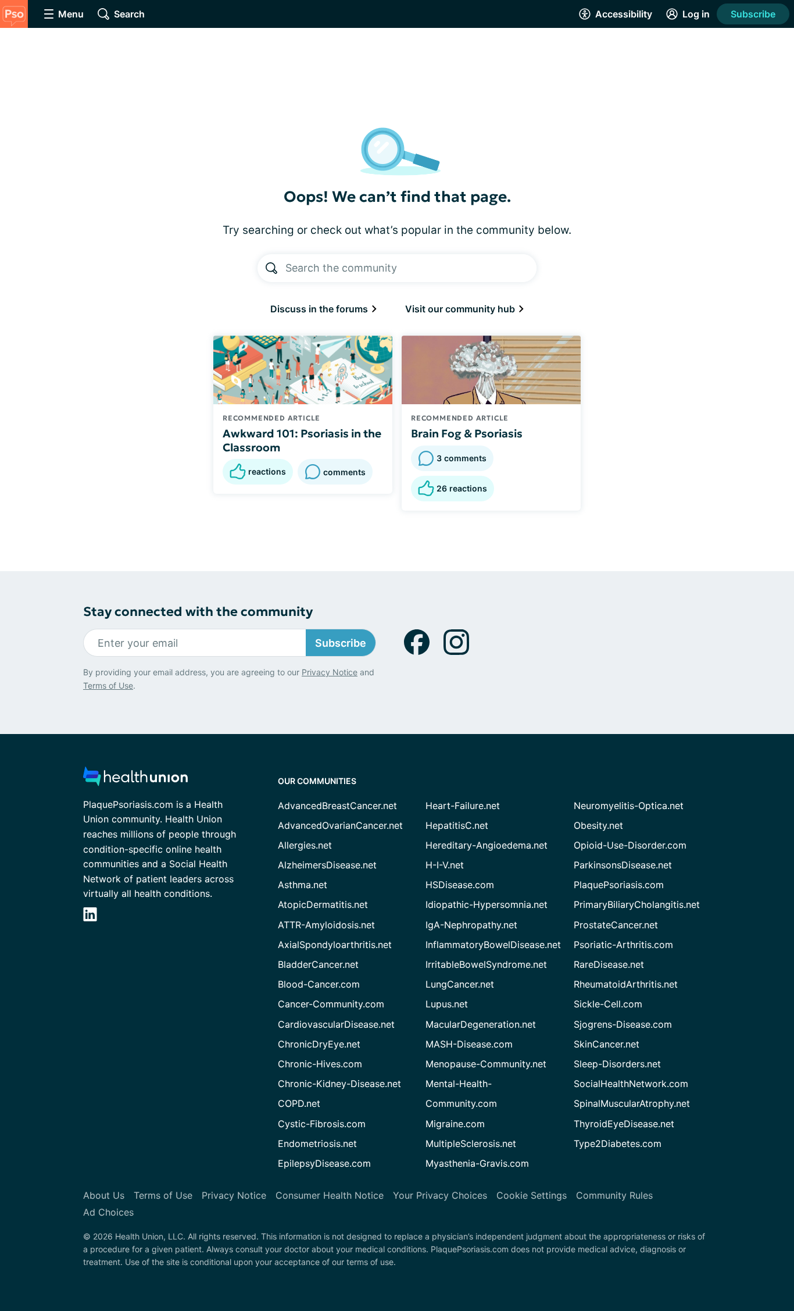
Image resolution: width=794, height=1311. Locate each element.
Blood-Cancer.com (319, 984)
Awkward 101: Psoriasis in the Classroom (302, 440)
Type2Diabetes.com (617, 1143)
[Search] (271, 268)
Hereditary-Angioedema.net (486, 845)
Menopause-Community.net (485, 1064)
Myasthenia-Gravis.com (477, 1163)
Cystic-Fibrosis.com (322, 1124)
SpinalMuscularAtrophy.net (632, 1103)
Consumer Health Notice (330, 1195)
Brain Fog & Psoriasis (467, 433)
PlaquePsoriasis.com (619, 884)
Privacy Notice (329, 672)
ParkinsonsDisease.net (623, 865)
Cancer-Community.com (331, 1004)
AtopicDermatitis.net (323, 904)
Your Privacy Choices (440, 1195)
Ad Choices (108, 1212)
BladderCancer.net (318, 964)
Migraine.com (455, 1124)
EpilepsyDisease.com (324, 1163)
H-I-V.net (444, 865)
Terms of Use (108, 685)
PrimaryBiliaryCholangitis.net (637, 904)
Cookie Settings (531, 1195)
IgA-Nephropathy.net (471, 925)
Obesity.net (598, 825)
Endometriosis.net (317, 1143)
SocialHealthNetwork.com (631, 1083)
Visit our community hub (461, 309)
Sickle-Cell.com (608, 1004)
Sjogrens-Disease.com (623, 1024)
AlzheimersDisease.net (327, 865)
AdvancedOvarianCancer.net (340, 825)
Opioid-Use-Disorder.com (630, 845)
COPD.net (299, 1103)
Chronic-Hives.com (320, 1064)
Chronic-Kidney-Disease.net (339, 1083)
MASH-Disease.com (469, 1044)
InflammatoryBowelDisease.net (493, 944)
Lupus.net (446, 1004)
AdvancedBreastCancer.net (337, 805)
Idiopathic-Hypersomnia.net (486, 904)
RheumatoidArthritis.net (626, 984)
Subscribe (753, 14)
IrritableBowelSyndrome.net (486, 964)
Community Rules (614, 1195)
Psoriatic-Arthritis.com (623, 944)
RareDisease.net (609, 964)
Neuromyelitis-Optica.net (629, 805)
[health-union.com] (135, 780)
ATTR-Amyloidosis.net (326, 925)
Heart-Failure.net (462, 805)
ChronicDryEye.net (319, 1044)
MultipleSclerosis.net (470, 1143)
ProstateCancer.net (616, 925)
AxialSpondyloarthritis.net (335, 944)
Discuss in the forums (320, 309)
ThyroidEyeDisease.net (624, 1124)
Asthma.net (302, 884)
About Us (103, 1195)
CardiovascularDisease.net (336, 1024)
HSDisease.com (459, 884)
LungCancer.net (459, 984)
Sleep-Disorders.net (617, 1064)
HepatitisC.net (456, 825)
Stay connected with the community (198, 611)
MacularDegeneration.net (480, 1024)
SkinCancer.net (606, 1044)
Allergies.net (305, 845)
